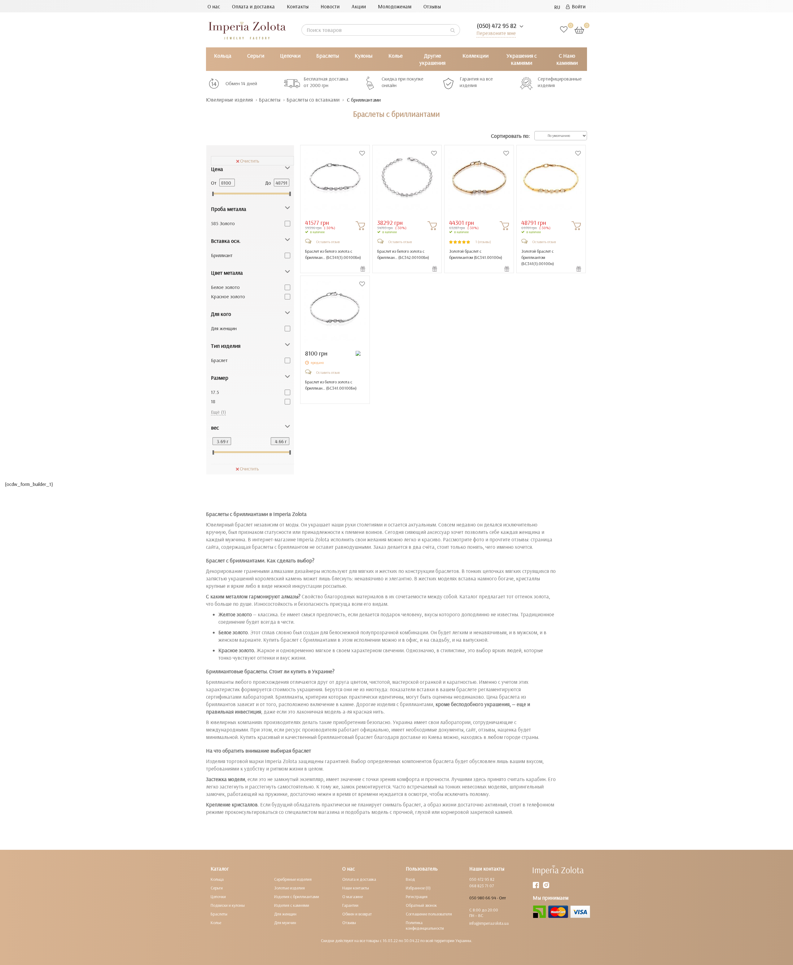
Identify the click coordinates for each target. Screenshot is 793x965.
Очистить (249, 161)
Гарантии (350, 905)
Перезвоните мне (496, 33)
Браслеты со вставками (313, 99)
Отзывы (432, 6)
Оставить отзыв (328, 241)
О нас (214, 6)
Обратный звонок (421, 905)
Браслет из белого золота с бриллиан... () (333, 254)
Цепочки (290, 55)
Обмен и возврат (357, 914)
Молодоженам (394, 6)
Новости (330, 6)
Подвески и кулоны (228, 905)
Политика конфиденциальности (425, 925)
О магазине (352, 896)
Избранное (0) (418, 888)
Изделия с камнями (291, 905)
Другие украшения (432, 59)
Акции (359, 6)
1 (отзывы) (483, 241)
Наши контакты (355, 888)
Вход (410, 879)
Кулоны (363, 55)
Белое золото (225, 287)
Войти (577, 6)
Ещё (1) (218, 412)
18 (213, 401)
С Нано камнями (567, 59)
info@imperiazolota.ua (489, 923)
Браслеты (327, 55)
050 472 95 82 (481, 879)
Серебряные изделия (293, 879)
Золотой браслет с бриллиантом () (475, 254)
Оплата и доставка (253, 6)
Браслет (219, 360)
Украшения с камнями (521, 59)
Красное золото (228, 296)
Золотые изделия (289, 888)
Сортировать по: (510, 135)
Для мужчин (285, 922)
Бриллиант (222, 255)
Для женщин (224, 328)
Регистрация (416, 896)
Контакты (298, 6)
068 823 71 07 (481, 886)
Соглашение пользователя (429, 914)
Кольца (222, 55)
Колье (395, 55)
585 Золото (223, 223)
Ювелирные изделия (229, 99)
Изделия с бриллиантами (296, 896)
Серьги (255, 55)
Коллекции (475, 55)
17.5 (215, 392)
